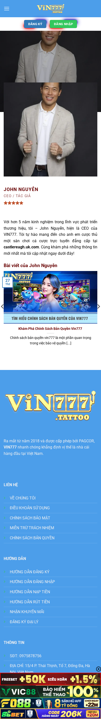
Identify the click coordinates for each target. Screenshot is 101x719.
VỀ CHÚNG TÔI (23, 498)
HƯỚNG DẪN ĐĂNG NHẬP (32, 581)
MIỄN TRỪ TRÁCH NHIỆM (32, 528)
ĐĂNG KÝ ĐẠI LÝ (24, 622)
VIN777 (10, 447)
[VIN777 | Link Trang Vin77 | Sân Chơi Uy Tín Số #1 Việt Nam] (50, 8)
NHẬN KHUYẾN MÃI (27, 611)
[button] (7, 8)
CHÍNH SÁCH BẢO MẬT (30, 518)
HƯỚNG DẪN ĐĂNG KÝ (30, 572)
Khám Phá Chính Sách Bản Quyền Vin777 (50, 329)
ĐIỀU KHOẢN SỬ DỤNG (30, 508)
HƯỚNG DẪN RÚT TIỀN (30, 602)
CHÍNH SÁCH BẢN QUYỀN (32, 538)
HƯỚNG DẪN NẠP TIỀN (30, 592)
